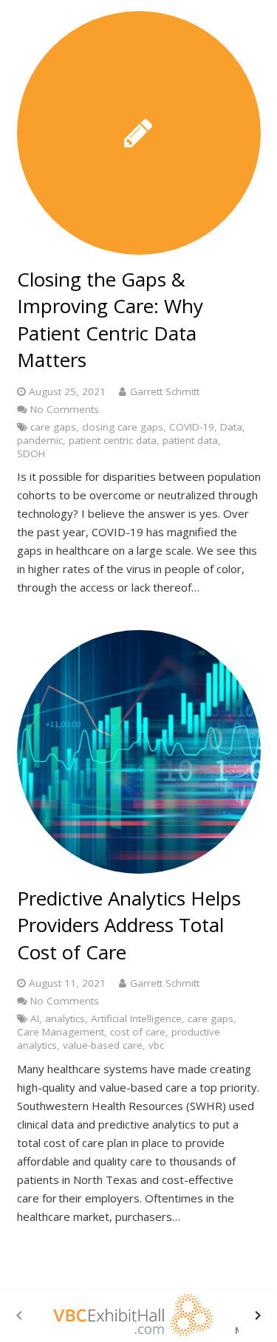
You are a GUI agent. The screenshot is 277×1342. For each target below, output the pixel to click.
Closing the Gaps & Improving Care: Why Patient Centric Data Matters (110, 319)
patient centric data (113, 440)
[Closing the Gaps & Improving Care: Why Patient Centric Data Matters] (139, 133)
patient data (190, 440)
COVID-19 (191, 427)
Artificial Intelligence (136, 1018)
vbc (156, 1045)
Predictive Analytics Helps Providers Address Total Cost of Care (129, 925)
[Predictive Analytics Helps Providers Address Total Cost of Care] (139, 752)
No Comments (64, 409)
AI (34, 1018)
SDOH (31, 453)
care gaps (53, 427)
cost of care (137, 1031)
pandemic (40, 440)
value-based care (103, 1045)
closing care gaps (122, 427)
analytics (65, 1018)
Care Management (60, 1031)
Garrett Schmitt (164, 391)
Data (231, 427)
